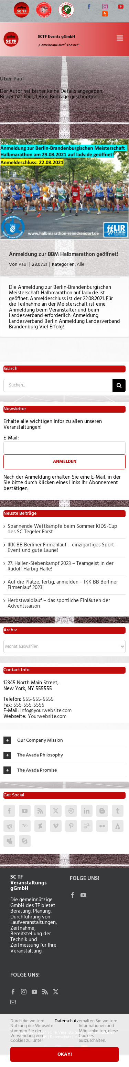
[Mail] (13, 1002)
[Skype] (25, 841)
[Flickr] (102, 826)
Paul (23, 265)
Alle (80, 265)
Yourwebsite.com (47, 716)
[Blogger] (102, 811)
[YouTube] (25, 811)
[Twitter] (56, 811)
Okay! (64, 1054)
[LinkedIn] (87, 811)
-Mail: (11, 438)
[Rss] (40, 811)
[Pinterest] (71, 826)
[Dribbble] (71, 811)
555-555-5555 (38, 699)
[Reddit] (9, 826)
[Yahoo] (25, 826)
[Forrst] (117, 826)
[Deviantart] (40, 826)
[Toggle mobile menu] (120, 38)
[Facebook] (9, 811)
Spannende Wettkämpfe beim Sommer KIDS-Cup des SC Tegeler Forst (62, 529)
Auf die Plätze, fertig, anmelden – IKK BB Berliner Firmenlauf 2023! (63, 585)
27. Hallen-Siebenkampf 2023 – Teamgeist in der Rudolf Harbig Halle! (61, 566)
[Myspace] (9, 841)
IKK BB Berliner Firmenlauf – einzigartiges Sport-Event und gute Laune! (62, 548)
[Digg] (87, 826)
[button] (64, 740)
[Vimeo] (56, 826)
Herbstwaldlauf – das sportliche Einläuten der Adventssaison (59, 604)
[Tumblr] (117, 811)
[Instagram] (23, 991)
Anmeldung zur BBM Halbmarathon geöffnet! (63, 254)
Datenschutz (67, 1022)
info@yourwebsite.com (46, 711)
